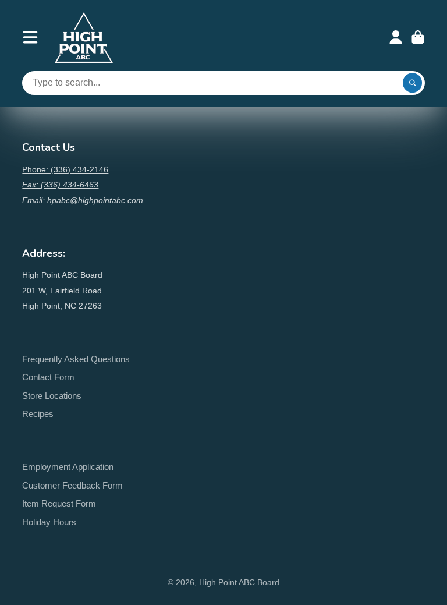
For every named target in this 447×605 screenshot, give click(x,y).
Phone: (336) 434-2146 (65, 169)
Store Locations (51, 396)
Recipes (38, 414)
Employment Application (67, 467)
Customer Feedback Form (72, 485)
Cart (418, 37)
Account (396, 37)
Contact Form (48, 377)
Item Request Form (59, 503)
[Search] (413, 83)
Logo (84, 37)
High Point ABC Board (239, 582)
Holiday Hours (49, 522)
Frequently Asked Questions (76, 359)
